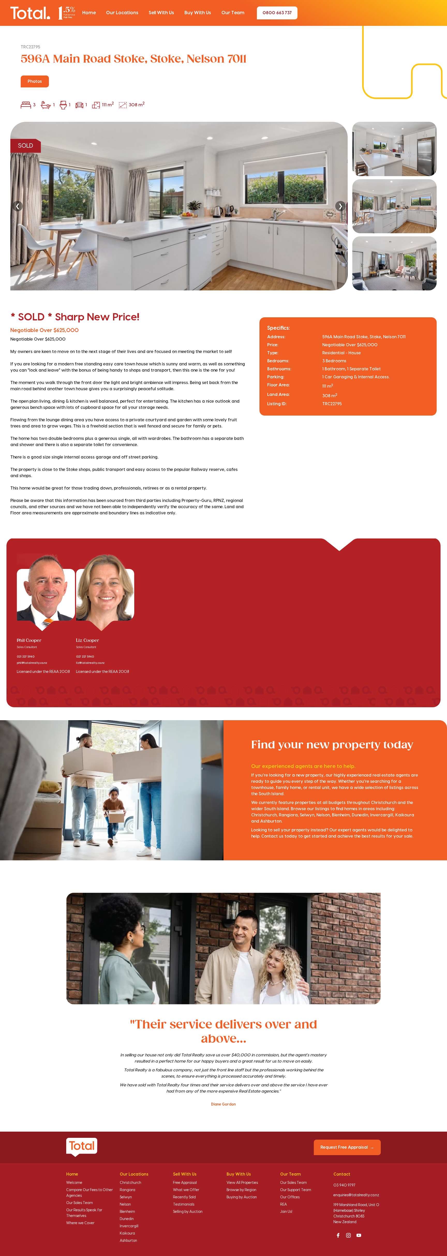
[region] (223, 206)
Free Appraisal (185, 1183)
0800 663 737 (277, 13)
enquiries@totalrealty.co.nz (356, 1195)
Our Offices (290, 1197)
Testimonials (183, 1204)
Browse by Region (241, 1190)
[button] (89, 13)
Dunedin (127, 1219)
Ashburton (128, 1241)
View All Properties (242, 1183)
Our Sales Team (79, 1203)
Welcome (74, 1183)
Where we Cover (80, 1223)
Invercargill (129, 1226)
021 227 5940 (25, 657)
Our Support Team (295, 1190)
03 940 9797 (344, 1185)
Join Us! (286, 1212)
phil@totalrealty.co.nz (32, 663)
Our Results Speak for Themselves (84, 1213)
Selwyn (126, 1197)
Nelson (125, 1204)
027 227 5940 (85, 657)
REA (283, 1204)
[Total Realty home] (42, 12)
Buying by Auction (242, 1197)
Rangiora (127, 1190)
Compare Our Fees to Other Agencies (89, 1193)
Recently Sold (184, 1197)
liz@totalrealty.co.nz (90, 663)
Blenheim (127, 1212)
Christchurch (130, 1183)
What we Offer (186, 1190)
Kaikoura (127, 1233)
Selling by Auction (188, 1212)
